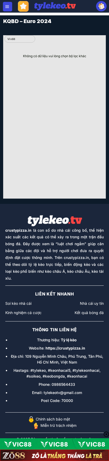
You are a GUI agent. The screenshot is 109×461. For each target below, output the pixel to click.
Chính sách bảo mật (53, 419)
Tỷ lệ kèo (69, 340)
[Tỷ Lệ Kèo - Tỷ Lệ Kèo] (55, 6)
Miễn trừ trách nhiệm (58, 425)
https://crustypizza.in (65, 348)
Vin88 (11, 39)
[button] (7, 6)
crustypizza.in (18, 230)
